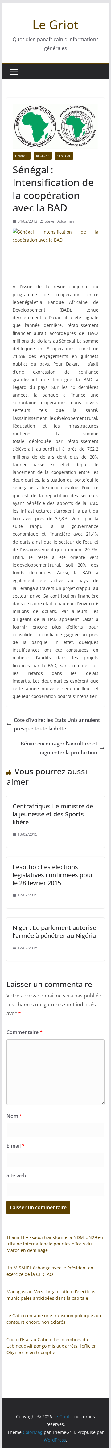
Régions (42, 155)
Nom (14, 1116)
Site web (16, 1175)
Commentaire (24, 1032)
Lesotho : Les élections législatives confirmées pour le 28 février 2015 (53, 875)
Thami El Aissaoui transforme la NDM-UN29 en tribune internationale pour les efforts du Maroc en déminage (54, 1243)
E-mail (15, 1145)
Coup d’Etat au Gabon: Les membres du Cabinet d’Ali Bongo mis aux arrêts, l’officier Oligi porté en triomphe (51, 1346)
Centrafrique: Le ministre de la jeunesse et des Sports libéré (53, 814)
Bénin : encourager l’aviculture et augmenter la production (59, 748)
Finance (21, 155)
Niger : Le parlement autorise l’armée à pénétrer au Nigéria (54, 931)
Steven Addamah (59, 221)
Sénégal (64, 155)
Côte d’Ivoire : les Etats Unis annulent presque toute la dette (57, 724)
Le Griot (55, 24)
